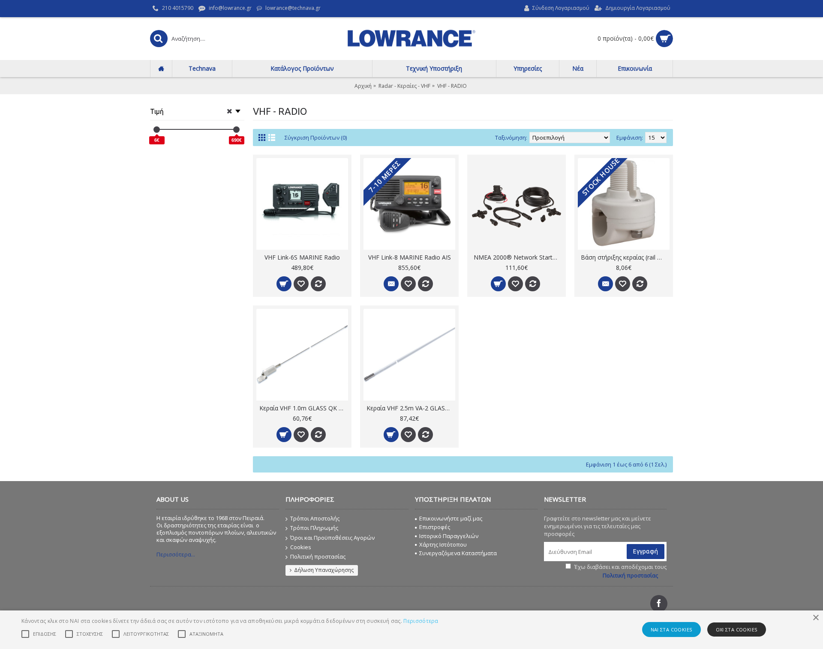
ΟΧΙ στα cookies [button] (736, 629)
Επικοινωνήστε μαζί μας (450, 518)
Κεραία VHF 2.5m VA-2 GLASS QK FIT (410, 408)
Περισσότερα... (175, 554)
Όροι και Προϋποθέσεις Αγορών (332, 537)
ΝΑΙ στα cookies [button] (671, 629)
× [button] (815, 618)
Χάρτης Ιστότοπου (443, 544)
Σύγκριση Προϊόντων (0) (316, 137)
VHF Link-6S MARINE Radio (302, 257)
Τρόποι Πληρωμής (314, 528)
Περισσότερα (420, 621)
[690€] (236, 129)
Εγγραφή (645, 551)
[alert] (411, 629)
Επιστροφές (434, 527)
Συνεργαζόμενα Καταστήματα (458, 553)
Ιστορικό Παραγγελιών (448, 536)
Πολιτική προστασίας (317, 556)
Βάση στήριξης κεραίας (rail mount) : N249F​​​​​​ (625, 257)
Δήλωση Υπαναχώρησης (324, 570)
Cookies (300, 547)
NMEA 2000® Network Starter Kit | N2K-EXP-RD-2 (518, 257)
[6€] (156, 129)
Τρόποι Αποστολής (314, 518)
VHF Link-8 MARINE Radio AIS (409, 257)
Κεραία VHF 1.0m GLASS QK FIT (303, 408)
